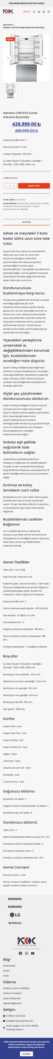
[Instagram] (26, 953)
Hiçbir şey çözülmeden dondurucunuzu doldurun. (26, 396)
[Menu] (48, 11)
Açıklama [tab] (26, 222)
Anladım (26, 1054)
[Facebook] (20, 953)
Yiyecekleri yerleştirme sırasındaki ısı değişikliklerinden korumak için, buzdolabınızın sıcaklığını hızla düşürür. (26, 350)
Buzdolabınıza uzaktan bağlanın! (23, 522)
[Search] (34, 12)
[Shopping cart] (44, 12)
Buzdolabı (23, 203)
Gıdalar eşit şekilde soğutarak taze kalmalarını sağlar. (19, 447)
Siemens (24, 209)
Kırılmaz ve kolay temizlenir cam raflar (21, 488)
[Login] (39, 12)
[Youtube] (32, 953)
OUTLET (26, 11)
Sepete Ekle (34, 185)
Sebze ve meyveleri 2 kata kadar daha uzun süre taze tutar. (26, 238)
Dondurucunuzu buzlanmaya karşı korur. (24, 291)
